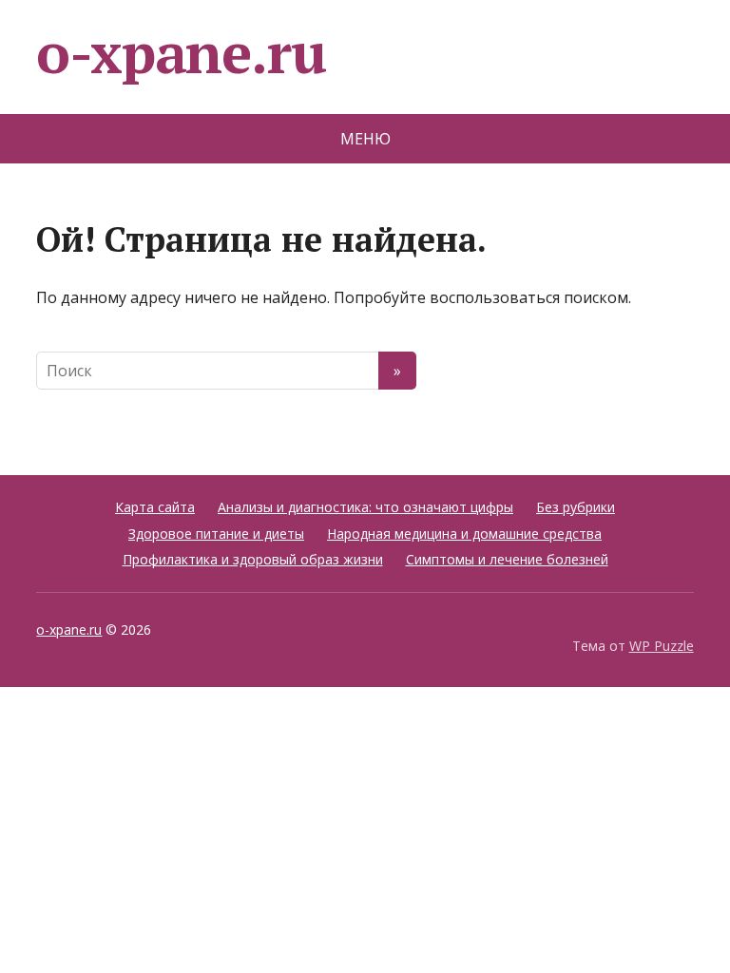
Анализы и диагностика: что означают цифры (365, 507)
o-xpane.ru (180, 52)
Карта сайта (155, 507)
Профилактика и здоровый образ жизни (253, 559)
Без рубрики (575, 507)
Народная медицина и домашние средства (464, 534)
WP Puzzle (661, 646)
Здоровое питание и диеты (216, 534)
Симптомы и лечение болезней (507, 559)
